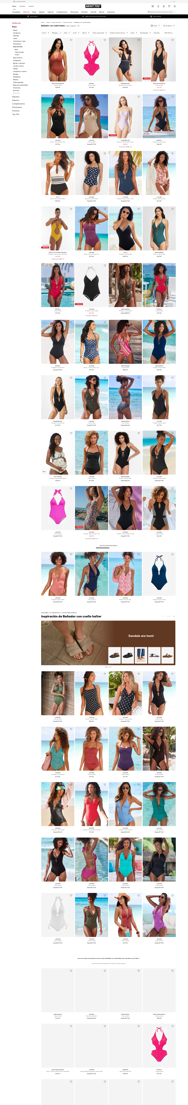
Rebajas (55, 33)
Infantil (31, 6)
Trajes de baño (67, 22)
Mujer (14, 6)
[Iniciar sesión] (158, 6)
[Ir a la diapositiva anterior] (163, 616)
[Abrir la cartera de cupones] (153, 6)
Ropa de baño (56, 22)
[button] (155, 25)
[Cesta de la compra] (175, 6)
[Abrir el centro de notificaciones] (164, 6)
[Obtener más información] (58, 90)
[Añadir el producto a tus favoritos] (71, 40)
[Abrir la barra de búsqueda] (148, 12)
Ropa (48, 22)
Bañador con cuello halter (82, 22)
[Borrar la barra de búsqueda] (174, 12)
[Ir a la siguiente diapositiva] (174, 616)
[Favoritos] (169, 6)
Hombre (22, 6)
